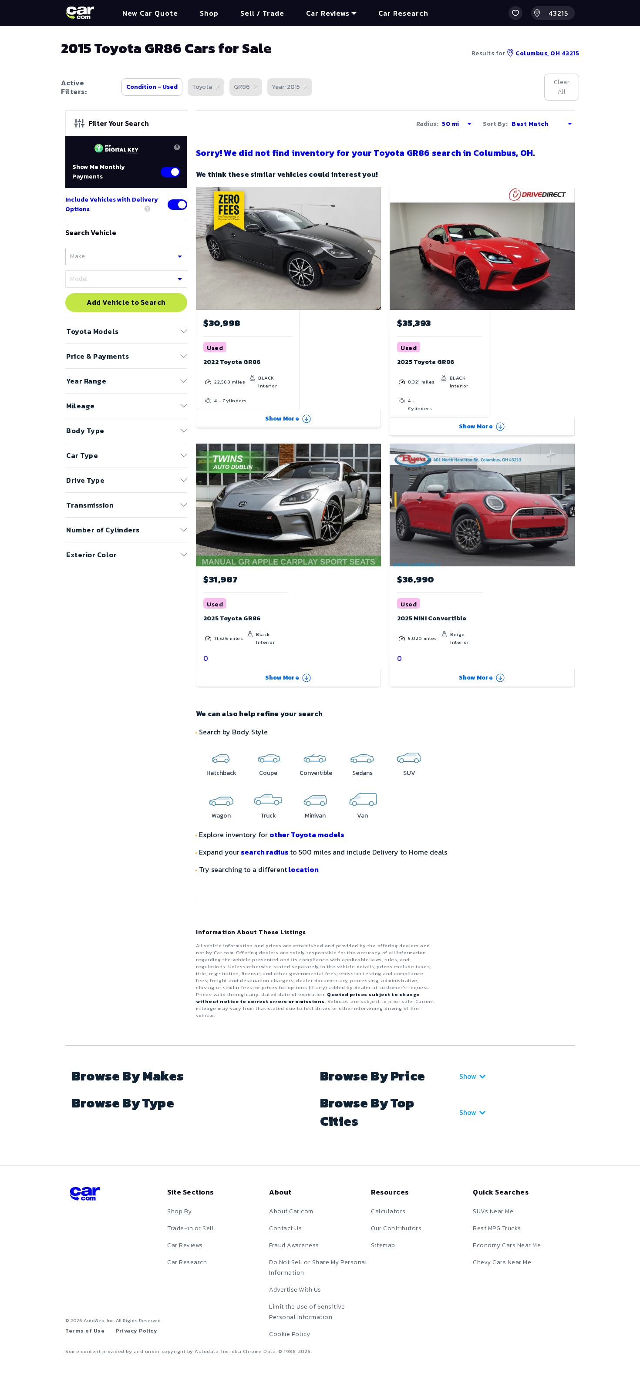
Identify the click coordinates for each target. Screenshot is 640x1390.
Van (362, 815)
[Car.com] (80, 13)
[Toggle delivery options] (177, 204)
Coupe (268, 772)
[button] (515, 13)
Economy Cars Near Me (507, 1245)
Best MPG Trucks (497, 1228)
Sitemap (383, 1245)
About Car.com (291, 1211)
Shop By (179, 1211)
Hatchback (221, 772)
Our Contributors (396, 1228)
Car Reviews (185, 1245)
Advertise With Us (295, 1289)
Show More (282, 418)
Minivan (315, 815)
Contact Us (285, 1228)
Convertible (316, 772)
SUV (409, 772)
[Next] (374, 248)
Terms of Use (84, 1331)
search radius (265, 852)
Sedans (362, 772)
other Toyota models (306, 834)
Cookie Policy (289, 1334)
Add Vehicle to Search (126, 302)
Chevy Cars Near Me (502, 1262)
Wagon (221, 815)
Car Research (187, 1262)
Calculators (388, 1211)
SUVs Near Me (493, 1211)
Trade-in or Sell (190, 1228)
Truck (268, 815)
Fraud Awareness (294, 1245)
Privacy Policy (136, 1331)
